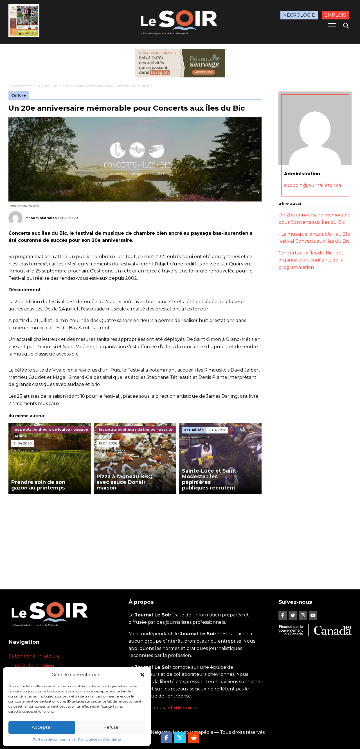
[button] (142, 675)
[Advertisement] (135, 536)
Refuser (112, 727)
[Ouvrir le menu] (332, 26)
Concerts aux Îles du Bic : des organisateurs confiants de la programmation (310, 260)
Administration (44, 218)
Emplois (335, 15)
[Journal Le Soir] (180, 21)
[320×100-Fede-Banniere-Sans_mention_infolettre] (180, 63)
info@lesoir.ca (182, 707)
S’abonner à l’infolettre (34, 656)
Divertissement (20, 86)
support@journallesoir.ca (312, 185)
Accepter (42, 727)
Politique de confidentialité (54, 739)
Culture (43, 86)
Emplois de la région (31, 665)
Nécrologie (299, 15)
